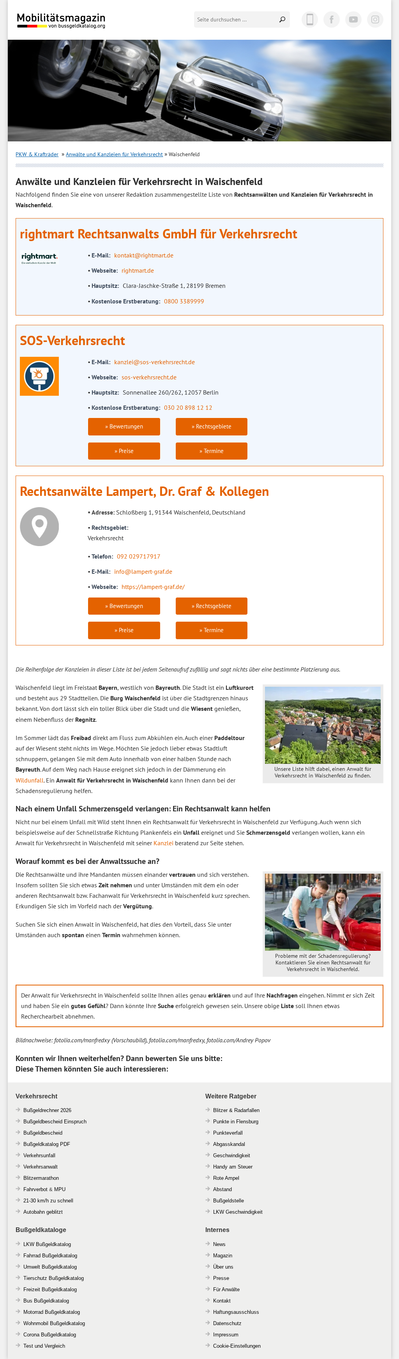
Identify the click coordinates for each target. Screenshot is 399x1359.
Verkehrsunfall (39, 1155)
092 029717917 (139, 556)
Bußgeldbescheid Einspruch (55, 1122)
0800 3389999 (184, 301)
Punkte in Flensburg (235, 1122)
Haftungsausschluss (236, 1312)
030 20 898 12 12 (188, 407)
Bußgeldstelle (228, 1201)
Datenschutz (227, 1323)
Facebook (331, 19)
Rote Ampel (226, 1178)
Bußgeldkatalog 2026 (84, 26)
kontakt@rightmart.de (143, 255)
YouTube (353, 19)
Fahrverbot (35, 1189)
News (219, 1244)
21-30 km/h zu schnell (48, 1201)
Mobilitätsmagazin (66, 20)
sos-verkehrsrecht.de (149, 377)
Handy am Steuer (232, 1167)
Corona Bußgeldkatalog (49, 1335)
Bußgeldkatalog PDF (46, 1144)
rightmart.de (138, 270)
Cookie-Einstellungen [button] (237, 1346)
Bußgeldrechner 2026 (47, 1110)
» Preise (124, 451)
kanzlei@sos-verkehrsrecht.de (154, 362)
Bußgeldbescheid (42, 1133)
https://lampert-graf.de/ (153, 586)
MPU (59, 1189)
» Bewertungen (124, 426)
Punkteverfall (228, 1133)
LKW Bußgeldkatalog (47, 1244)
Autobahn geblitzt (43, 1212)
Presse (221, 1278)
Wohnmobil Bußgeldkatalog (54, 1323)
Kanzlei (163, 843)
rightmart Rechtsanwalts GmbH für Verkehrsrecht (158, 233)
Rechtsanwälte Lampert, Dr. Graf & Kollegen (144, 490)
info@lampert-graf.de (143, 571)
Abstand (222, 1189)
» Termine (212, 451)
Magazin (222, 1256)
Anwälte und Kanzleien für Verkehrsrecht (114, 154)
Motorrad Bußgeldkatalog (51, 1312)
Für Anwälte (226, 1289)
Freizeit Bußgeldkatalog (50, 1289)
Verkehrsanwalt (40, 1167)
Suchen (283, 19)
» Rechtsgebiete (211, 426)
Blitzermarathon (41, 1178)
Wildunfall (30, 780)
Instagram (375, 19)
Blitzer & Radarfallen (236, 1110)
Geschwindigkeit (231, 1155)
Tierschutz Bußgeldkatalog (53, 1278)
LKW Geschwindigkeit (238, 1212)
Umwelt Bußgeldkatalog (50, 1267)
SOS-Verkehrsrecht (72, 340)
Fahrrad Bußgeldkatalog (50, 1256)
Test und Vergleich (44, 1346)
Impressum (225, 1335)
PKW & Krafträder (37, 154)
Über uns (223, 1267)
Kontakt (222, 1301)
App (310, 19)
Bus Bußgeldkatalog (46, 1301)
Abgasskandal (229, 1144)
